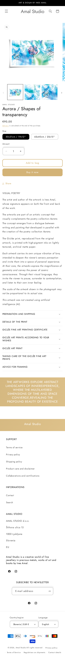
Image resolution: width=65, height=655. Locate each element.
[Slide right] (61, 93)
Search (9, 502)
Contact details (54, 652)
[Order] (49, 591)
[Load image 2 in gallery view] (32, 92)
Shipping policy (14, 461)
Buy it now (32, 172)
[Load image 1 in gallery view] (15, 92)
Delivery (5, 126)
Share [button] (8, 183)
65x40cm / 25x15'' (44, 136)
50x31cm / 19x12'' (16, 136)
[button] (6, 11)
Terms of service (14, 447)
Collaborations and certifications (22, 475)
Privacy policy (13, 454)
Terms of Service (14, 652)
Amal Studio (21, 648)
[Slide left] (3, 93)
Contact (10, 495)
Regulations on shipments (34, 652)
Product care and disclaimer (20, 468)
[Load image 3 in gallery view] (49, 92)
